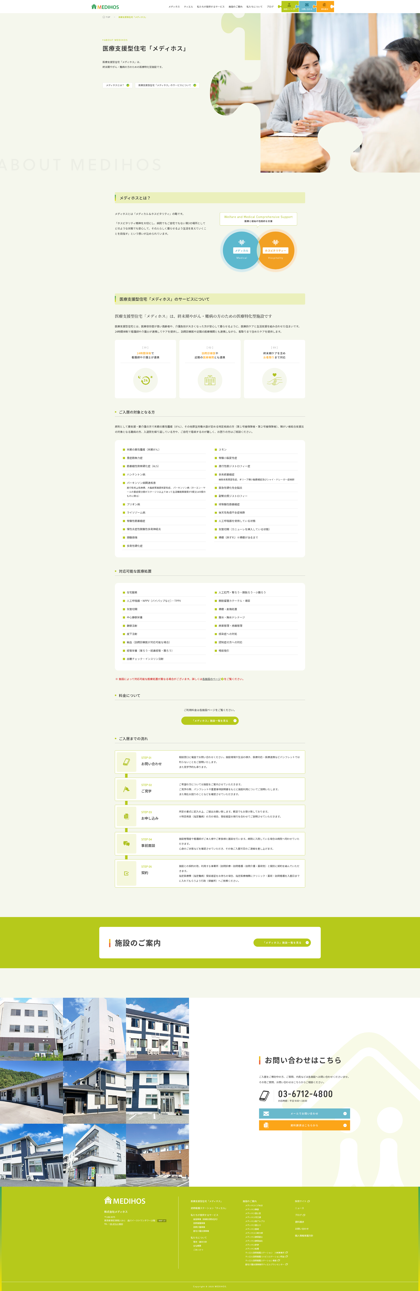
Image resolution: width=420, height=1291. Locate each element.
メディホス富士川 (253, 1225)
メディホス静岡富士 (254, 1236)
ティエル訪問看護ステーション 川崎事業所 (264, 1252)
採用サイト (300, 1201)
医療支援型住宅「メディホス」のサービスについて (164, 85)
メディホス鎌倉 (252, 1209)
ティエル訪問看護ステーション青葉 (261, 1260)
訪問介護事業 (199, 1227)
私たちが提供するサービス (211, 6)
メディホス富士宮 (253, 1213)
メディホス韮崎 (252, 1229)
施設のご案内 (235, 6)
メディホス (174, 6)
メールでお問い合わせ (304, 1113)
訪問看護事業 (199, 1223)
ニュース (299, 1208)
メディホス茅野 (252, 1244)
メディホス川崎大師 (254, 1232)
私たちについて (255, 6)
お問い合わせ (302, 1228)
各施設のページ (211, 679)
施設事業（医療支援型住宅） (206, 1219)
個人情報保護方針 (304, 1235)
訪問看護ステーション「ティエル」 (209, 1208)
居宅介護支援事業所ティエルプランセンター (264, 1264)
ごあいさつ (198, 1249)
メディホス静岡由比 (254, 1240)
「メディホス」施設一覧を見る (210, 720)
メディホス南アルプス (255, 1221)
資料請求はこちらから (304, 1125)
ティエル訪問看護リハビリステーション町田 (264, 1256)
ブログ (270, 6)
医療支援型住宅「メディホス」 (207, 1201)
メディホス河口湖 (253, 1217)
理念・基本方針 (200, 1241)
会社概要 (197, 1245)
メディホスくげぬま (254, 1205)
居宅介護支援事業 (201, 1230)
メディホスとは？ (115, 85)
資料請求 (299, 1221)
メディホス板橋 (252, 1248)
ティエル (188, 6)
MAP (160, 1220)
